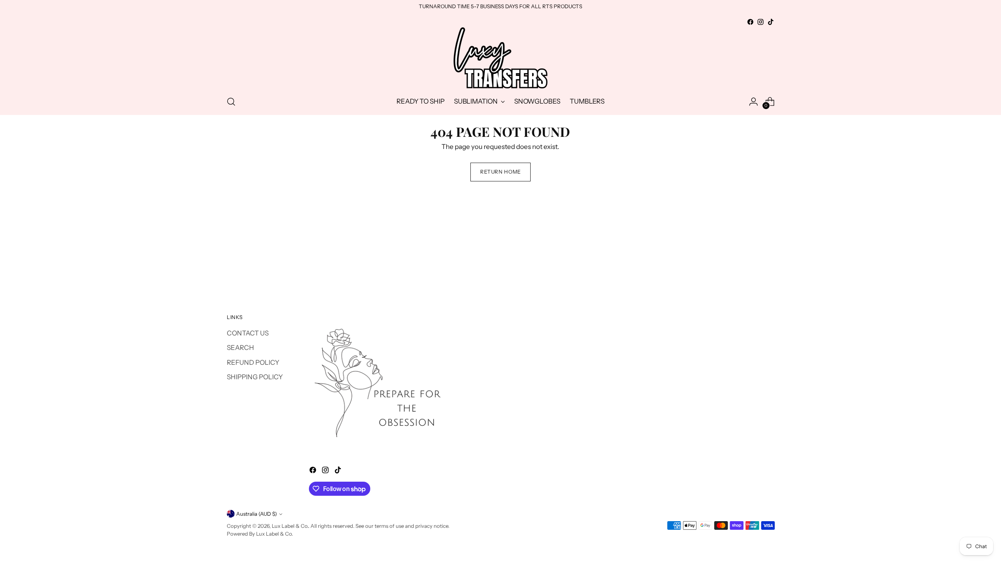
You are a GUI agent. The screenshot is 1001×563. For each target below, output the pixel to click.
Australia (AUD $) (256, 514)
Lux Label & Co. (290, 526)
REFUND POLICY (253, 362)
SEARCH (240, 347)
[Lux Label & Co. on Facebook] (750, 21)
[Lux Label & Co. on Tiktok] (770, 21)
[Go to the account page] (753, 101)
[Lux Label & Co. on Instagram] (760, 21)
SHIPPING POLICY (255, 377)
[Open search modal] (231, 101)
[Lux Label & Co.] (500, 57)
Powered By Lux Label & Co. (260, 534)
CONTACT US (248, 333)
